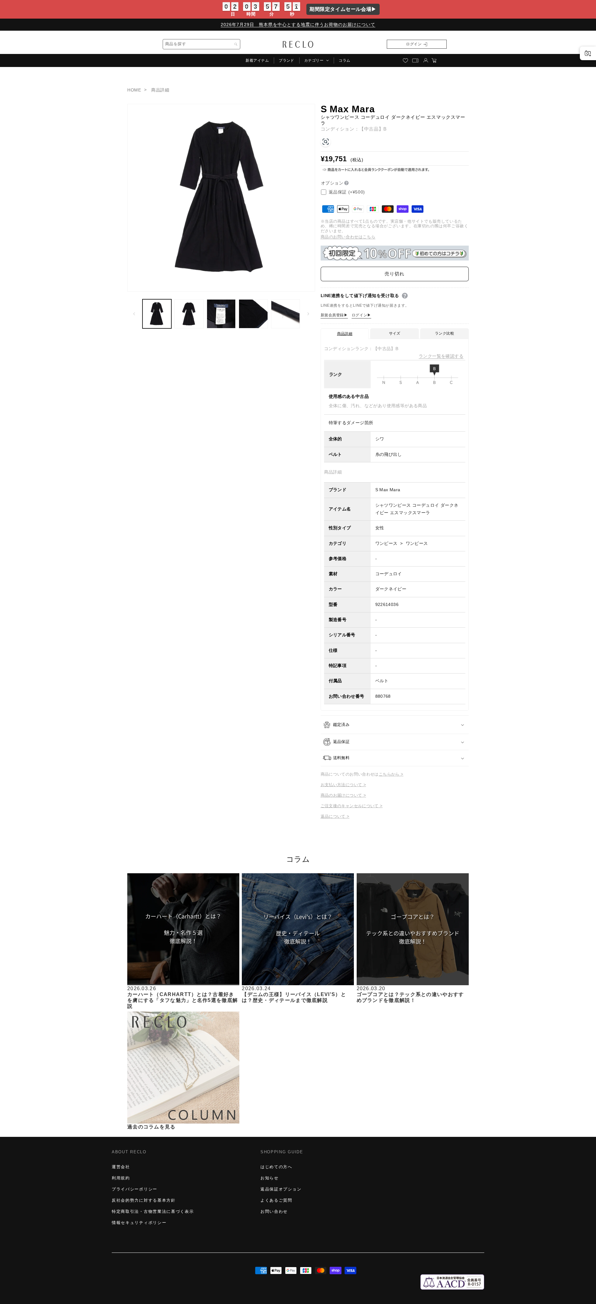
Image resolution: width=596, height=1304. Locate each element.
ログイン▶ (361, 315)
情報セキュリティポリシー (139, 1222)
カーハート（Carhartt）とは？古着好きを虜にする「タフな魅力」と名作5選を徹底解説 (182, 999)
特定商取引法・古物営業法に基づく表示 (153, 1211)
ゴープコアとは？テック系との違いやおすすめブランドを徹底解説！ (410, 997)
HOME (134, 89)
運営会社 (121, 1166)
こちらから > (391, 774)
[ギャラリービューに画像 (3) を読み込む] (221, 313)
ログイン (414, 44)
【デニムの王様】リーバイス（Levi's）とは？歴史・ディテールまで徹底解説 (294, 997)
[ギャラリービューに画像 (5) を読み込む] (285, 313)
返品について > (335, 816)
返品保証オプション (280, 1189)
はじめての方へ (276, 1166)
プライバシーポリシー (134, 1189)
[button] (316, 60)
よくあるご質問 (276, 1200)
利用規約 (121, 1178)
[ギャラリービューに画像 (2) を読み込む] (188, 313)
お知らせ (269, 1178)
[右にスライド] (308, 314)
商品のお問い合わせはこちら (348, 236)
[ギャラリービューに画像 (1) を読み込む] (156, 313)
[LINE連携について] (405, 296)
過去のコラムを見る (151, 1126)
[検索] (236, 44)
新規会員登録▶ (334, 315)
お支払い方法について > (343, 785)
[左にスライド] (134, 314)
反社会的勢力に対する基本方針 (144, 1200)
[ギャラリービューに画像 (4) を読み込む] (253, 313)
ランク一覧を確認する (441, 356)
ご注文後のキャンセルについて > (352, 806)
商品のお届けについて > (343, 795)
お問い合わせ (274, 1211)
